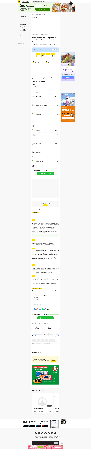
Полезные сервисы (23, 19)
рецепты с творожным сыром (44, 341)
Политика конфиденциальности (42, 436)
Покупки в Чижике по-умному (23, 32)
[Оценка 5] (40, 304)
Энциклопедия (23, 24)
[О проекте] (29, 37)
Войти (53, 360)
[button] (32, 329)
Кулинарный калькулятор (37, 77)
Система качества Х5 (23, 35)
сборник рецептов (54, 341)
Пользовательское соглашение (52, 436)
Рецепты (22, 13)
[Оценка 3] (37, 304)
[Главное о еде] (29, 21)
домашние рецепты (35, 341)
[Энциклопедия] (29, 24)
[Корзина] (67, 1)
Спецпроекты (23, 16)
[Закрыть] (59, 436)
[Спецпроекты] (29, 16)
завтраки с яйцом (39, 343)
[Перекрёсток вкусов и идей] (29, 29)
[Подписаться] (51, 394)
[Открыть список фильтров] (55, 1)
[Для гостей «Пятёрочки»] (29, 27)
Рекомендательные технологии (44, 437)
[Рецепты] (29, 13)
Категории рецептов (52, 437)
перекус (33, 343)
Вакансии (37, 437)
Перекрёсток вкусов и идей (23, 30)
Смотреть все (56, 390)
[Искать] (58, 2)
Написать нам (46, 440)
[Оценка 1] (34, 304)
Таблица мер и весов (47, 77)
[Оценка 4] (39, 304)
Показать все (45, 346)
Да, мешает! (45, 205)
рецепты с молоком (46, 343)
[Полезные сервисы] (29, 19)
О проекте (22, 37)
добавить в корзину (46, 173)
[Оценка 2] (36, 304)
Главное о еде (23, 21)
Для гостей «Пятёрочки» (22, 27)
